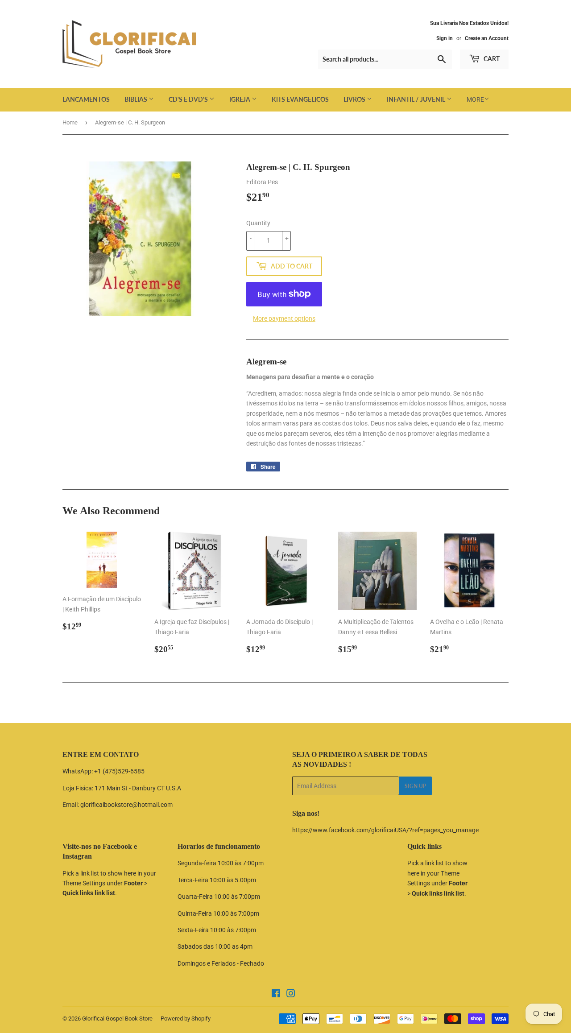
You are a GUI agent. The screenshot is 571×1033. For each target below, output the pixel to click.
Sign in (444, 38)
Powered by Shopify (186, 1018)
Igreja (240, 99)
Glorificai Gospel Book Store (117, 1018)
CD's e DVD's (189, 99)
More (475, 99)
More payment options (284, 318)
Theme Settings (83, 883)
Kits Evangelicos (300, 99)
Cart (491, 58)
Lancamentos (86, 99)
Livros (355, 99)
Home (70, 122)
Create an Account (487, 38)
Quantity (258, 223)
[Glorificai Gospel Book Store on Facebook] (276, 994)
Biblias (136, 99)
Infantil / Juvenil (417, 99)
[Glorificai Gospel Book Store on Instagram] (290, 994)
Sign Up (415, 786)
